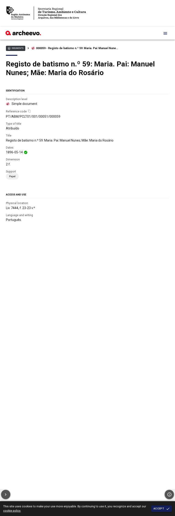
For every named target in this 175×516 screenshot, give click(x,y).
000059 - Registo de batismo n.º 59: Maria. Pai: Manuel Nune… (77, 48)
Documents (15, 48)
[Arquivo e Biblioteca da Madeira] (23, 34)
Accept (159, 508)
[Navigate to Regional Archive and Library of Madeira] (46, 13)
